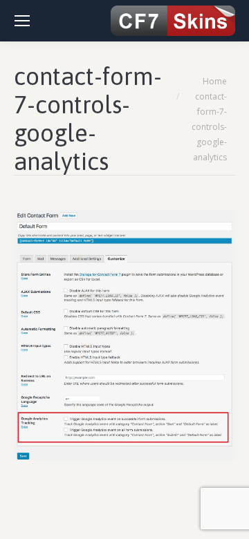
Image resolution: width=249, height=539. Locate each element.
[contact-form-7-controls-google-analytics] (124, 335)
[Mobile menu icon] (22, 20)
